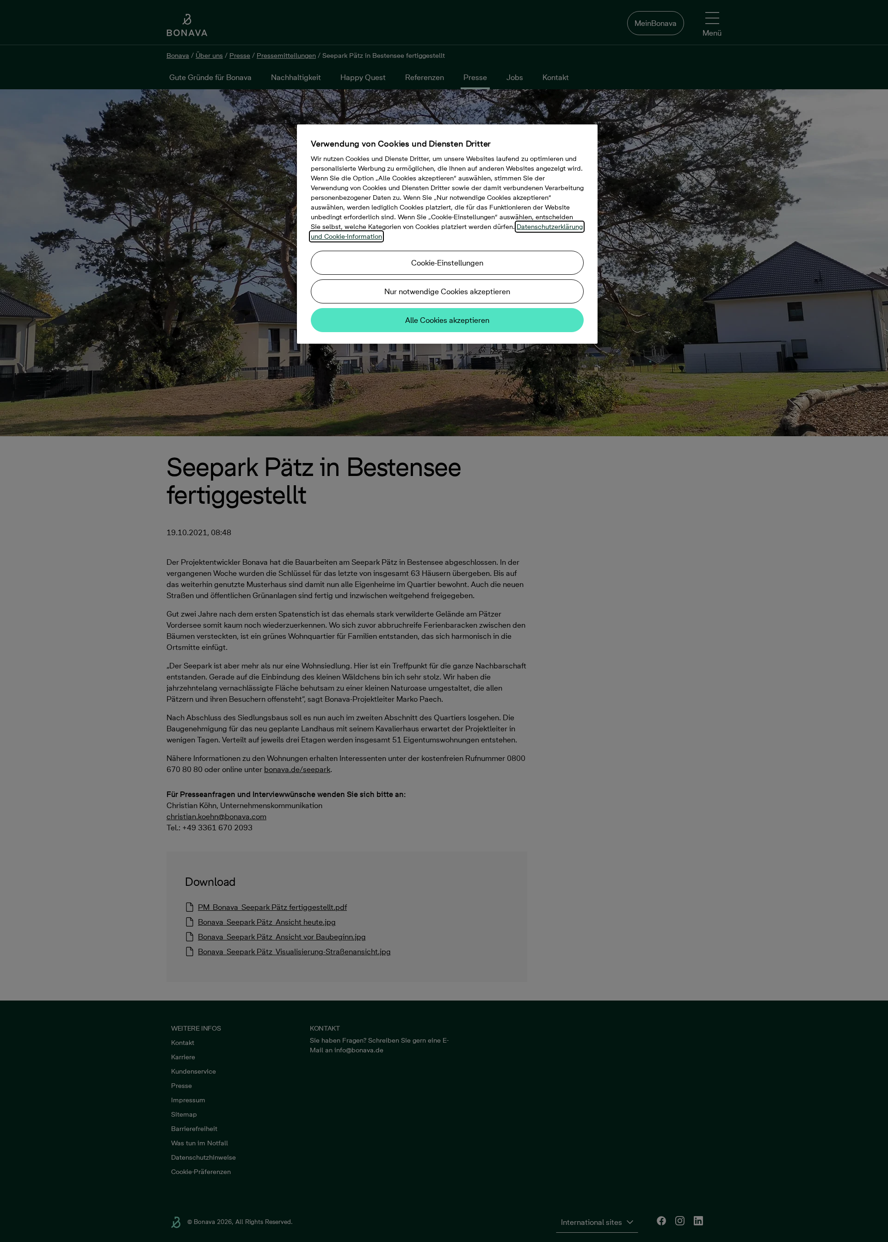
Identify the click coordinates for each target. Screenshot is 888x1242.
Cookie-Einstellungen (447, 262)
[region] (447, 234)
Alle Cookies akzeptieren (447, 320)
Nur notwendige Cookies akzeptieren (447, 291)
